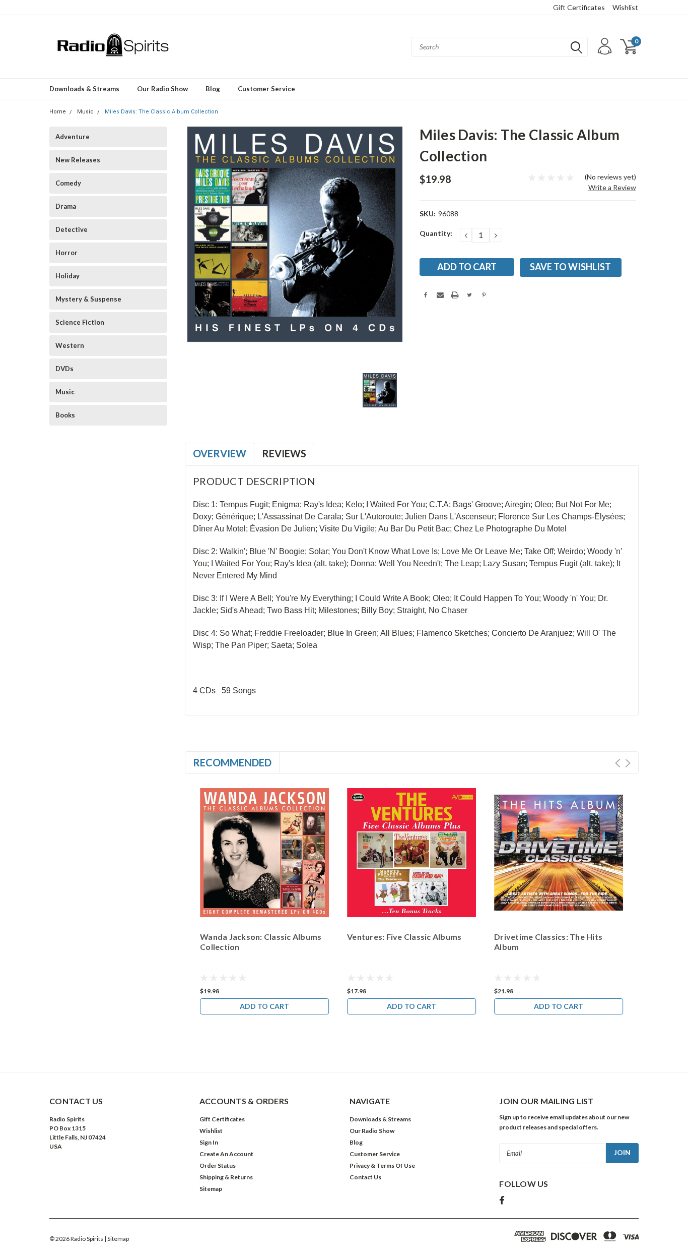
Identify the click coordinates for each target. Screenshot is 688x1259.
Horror (66, 253)
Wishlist (625, 7)
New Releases (77, 160)
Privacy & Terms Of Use (382, 1165)
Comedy (68, 183)
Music (85, 111)
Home (57, 111)
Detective (71, 229)
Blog (212, 89)
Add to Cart (264, 1006)
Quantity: (436, 233)
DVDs (64, 369)
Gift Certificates (579, 7)
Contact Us (365, 1177)
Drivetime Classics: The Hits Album (548, 941)
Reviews (284, 453)
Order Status (217, 1165)
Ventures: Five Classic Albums (404, 936)
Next (628, 763)
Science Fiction (79, 322)
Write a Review (612, 187)
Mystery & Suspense (88, 299)
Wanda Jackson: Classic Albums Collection (260, 941)
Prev (617, 763)
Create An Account (226, 1154)
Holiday (67, 276)
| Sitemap (116, 1238)
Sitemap (210, 1188)
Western (69, 345)
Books (65, 415)
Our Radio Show (162, 89)
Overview (219, 453)
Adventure (72, 137)
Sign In (208, 1142)
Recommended (232, 762)
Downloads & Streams (84, 89)
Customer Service (266, 89)
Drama (65, 206)
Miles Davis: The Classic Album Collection (161, 111)
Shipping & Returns (226, 1177)
